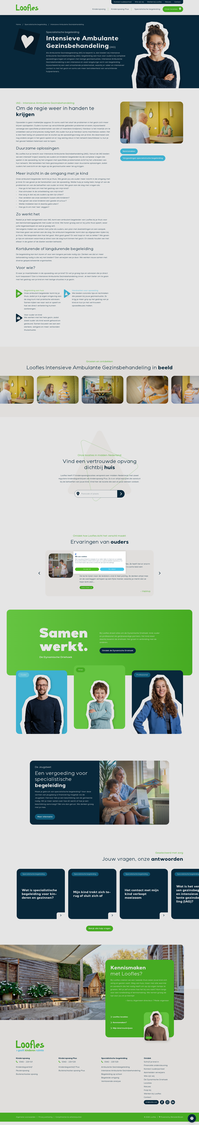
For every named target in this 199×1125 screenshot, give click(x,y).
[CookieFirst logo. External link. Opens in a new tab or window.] (76, 554)
